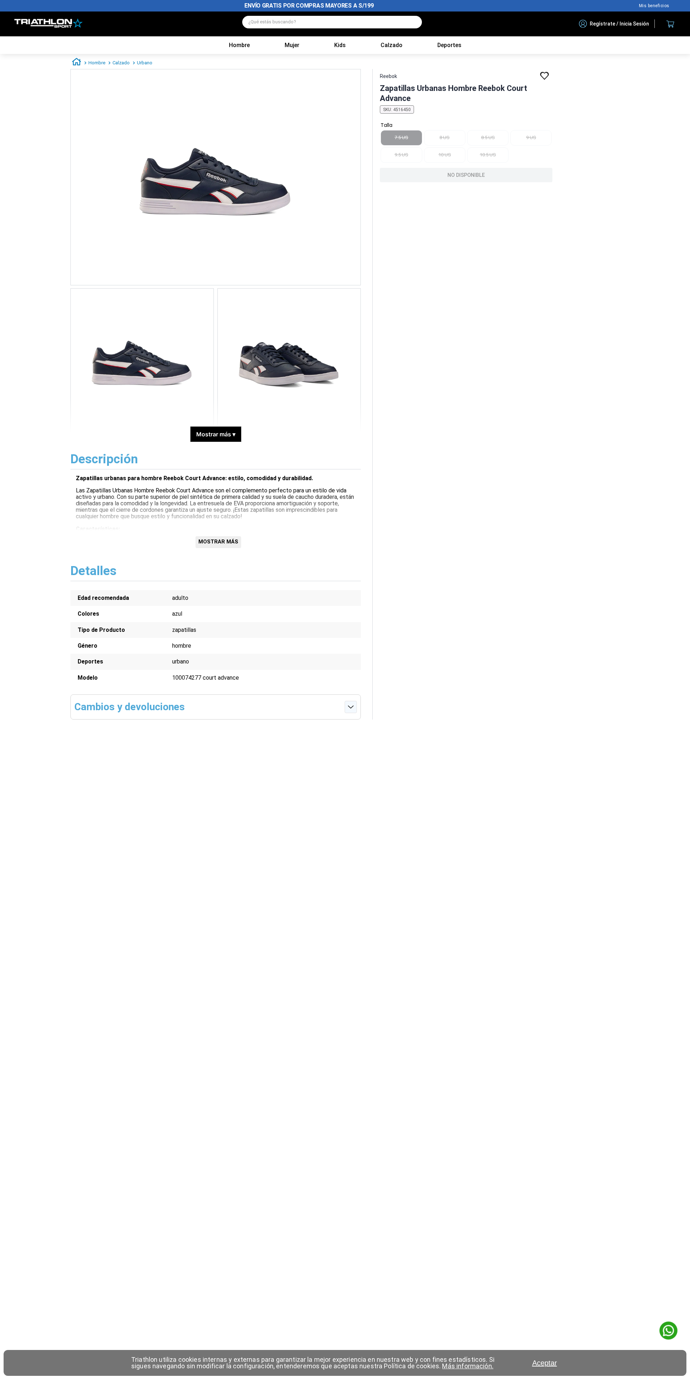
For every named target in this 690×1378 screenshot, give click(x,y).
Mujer (292, 45)
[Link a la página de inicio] (76, 63)
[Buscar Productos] (413, 22)
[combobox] (332, 24)
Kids (340, 45)
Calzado (121, 62)
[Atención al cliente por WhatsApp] (668, 1331)
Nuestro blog (654, 5)
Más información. (467, 1366)
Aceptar (544, 1363)
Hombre (239, 45)
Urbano (144, 62)
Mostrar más (215, 434)
